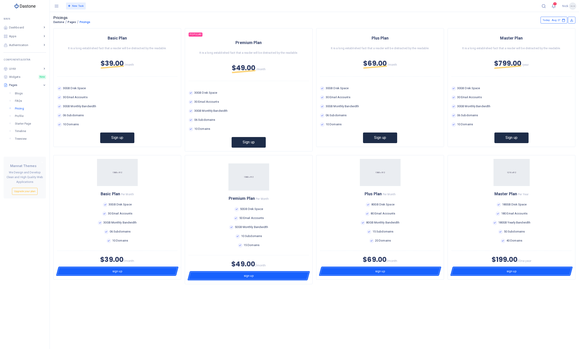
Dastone (58, 22)
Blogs (19, 93)
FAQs (18, 100)
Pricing (19, 108)
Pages (72, 22)
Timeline (20, 131)
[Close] (42, 162)
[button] (544, 6)
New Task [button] (78, 5)
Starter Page (23, 123)
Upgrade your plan (25, 191)
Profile (19, 116)
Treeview (21, 138)
